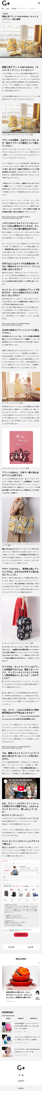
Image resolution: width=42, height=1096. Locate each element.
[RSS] (22, 1075)
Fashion (26, 1042)
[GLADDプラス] (6, 3)
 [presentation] (39, 963)
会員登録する (21, 935)
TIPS (25, 1031)
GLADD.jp (21, 1080)
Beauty (26, 1055)
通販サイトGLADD (8, 847)
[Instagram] (19, 1075)
